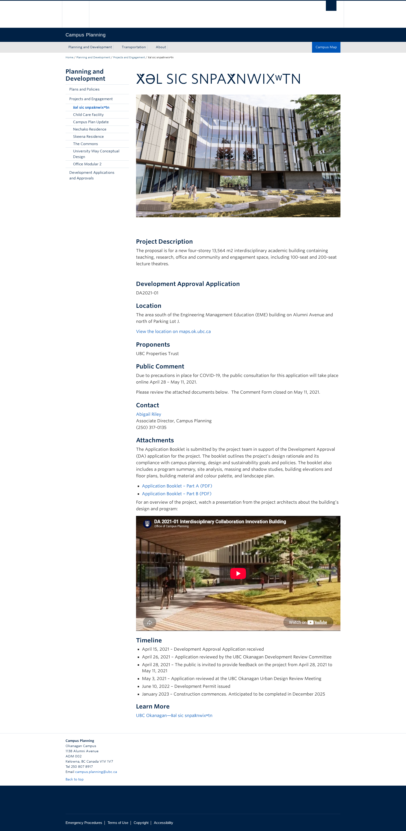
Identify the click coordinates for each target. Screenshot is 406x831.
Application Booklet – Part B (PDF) (176, 493)
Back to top (75, 779)
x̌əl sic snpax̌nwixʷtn (91, 107)
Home (69, 57)
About (161, 47)
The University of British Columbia (75, 14)
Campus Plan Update (91, 122)
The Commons (85, 144)
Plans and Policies (84, 89)
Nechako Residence (89, 129)
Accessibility (163, 823)
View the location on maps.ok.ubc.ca (173, 331)
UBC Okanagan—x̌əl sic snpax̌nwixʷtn (174, 715)
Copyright (141, 823)
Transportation (134, 47)
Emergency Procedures (84, 823)
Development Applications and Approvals (91, 175)
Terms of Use (118, 823)
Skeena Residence (88, 137)
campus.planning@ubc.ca (96, 772)
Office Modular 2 (87, 164)
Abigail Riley (148, 414)
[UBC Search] (331, 6)
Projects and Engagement (129, 57)
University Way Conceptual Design (96, 154)
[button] (124, 89)
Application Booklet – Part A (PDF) (177, 485)
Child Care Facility (88, 115)
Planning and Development (90, 47)
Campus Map (326, 47)
